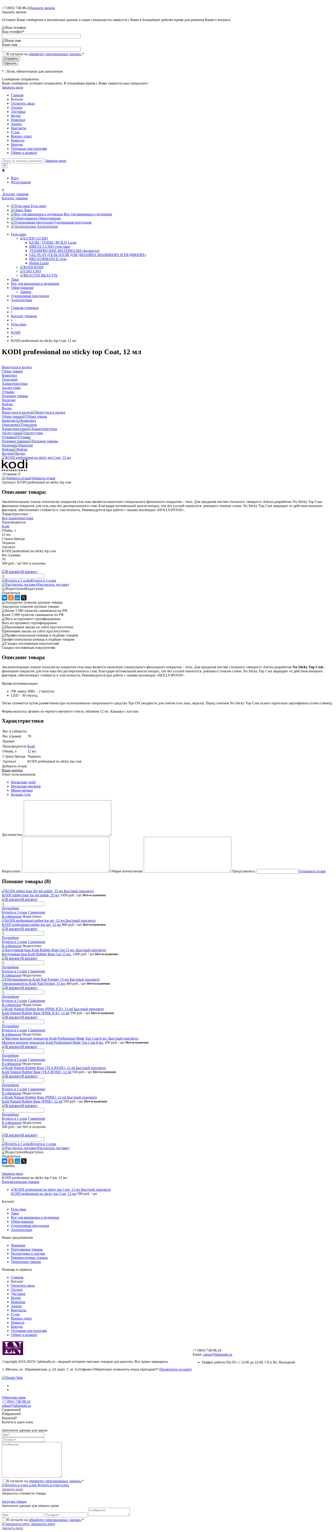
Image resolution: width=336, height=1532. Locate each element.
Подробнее (10, 908)
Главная (17, 95)
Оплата (16, 107)
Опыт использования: (19, 774)
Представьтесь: (244, 871)
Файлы (7, 449)
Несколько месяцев (26, 786)
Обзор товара (12, 416)
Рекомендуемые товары (29, 1258)
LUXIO (42, 238)
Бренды (17, 144)
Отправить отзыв (312, 871)
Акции (16, 124)
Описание (10, 425)
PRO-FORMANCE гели (48, 259)
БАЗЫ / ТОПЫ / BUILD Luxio (53, 242)
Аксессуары (11, 433)
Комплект (9, 421)
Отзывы (8, 437)
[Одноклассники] (11, 597)
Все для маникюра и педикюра (88, 214)
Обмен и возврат (24, 153)
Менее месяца (22, 790)
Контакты (18, 128)
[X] (24, 597)
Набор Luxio (39, 263)
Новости (17, 140)
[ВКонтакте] (4, 597)
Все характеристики (17, 518)
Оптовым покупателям (29, 149)
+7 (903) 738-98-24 (16, 1401)
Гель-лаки (38, 206)
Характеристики (15, 429)
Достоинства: (12, 835)
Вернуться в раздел (17, 412)
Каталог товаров (15, 194)
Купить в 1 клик (43, 580)
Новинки (18, 120)
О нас (15, 132)
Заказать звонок (42, 8)
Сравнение (36, 912)
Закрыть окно (12, 87)
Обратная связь (14, 1397)
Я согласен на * (45, 1481)
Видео (16, 116)
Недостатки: (11, 871)
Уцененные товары (26, 1262)
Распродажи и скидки (28, 1253)
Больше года (20, 794)
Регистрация (21, 182)
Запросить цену (42, 1524)
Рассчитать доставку (53, 584)
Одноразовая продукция (72, 222)
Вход (15, 178)
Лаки (28, 210)
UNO (37, 271)
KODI (38, 267)
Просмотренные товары (20, 1182)
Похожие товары (15, 441)
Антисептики (47, 226)
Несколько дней (23, 782)
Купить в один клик (53, 1485)
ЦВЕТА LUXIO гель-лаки (49, 246)
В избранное (11, 916)
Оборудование (49, 218)
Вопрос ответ (21, 136)
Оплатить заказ (23, 103)
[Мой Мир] (17, 597)
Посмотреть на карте (175, 1369)
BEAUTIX (49, 275)
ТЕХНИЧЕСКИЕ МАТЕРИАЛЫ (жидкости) (64, 251)
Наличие (9, 445)
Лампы (25, 292)
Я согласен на (45, 54)
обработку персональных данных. (55, 54)
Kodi (5, 526)
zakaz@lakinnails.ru (217, 1354)
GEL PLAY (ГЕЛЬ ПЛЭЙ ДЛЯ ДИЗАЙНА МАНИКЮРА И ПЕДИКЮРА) (87, 255)
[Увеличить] (36, 458)
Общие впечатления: (126, 871)
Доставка (18, 112)
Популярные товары (27, 1249)
